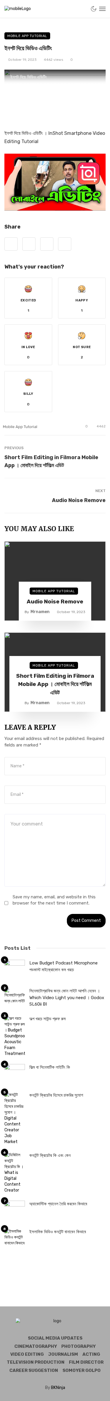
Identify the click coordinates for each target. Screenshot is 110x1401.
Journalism (63, 1354)
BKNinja (58, 1387)
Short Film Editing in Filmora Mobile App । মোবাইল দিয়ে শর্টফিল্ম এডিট (51, 461)
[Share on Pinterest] (46, 244)
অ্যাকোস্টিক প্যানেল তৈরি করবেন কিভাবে (58, 1204)
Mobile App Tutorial (27, 36)
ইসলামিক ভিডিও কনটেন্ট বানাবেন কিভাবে (57, 1231)
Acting (91, 1354)
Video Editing (27, 1354)
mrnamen (40, 611)
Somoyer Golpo (81, 1370)
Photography (78, 1346)
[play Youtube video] (55, 182)
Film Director (86, 1362)
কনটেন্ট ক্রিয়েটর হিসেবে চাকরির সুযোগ (56, 1095)
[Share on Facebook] (11, 244)
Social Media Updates (55, 1338)
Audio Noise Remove (79, 500)
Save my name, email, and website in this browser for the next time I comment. (54, 900)
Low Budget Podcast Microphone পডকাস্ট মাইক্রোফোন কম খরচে (63, 966)
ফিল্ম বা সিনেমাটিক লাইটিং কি (49, 1067)
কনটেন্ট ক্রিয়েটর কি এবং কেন (50, 1155)
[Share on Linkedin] (64, 244)
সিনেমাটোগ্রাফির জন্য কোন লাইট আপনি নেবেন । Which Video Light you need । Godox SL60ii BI (66, 997)
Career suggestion (33, 1370)
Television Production (36, 1362)
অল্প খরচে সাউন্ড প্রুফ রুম (47, 1018)
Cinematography (35, 1346)
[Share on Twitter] (28, 244)
